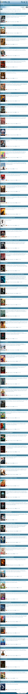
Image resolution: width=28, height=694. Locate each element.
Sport (16, 21)
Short (13, 610)
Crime (13, 55)
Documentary (12, 21)
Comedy (11, 123)
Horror (13, 89)
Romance (14, 157)
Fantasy (11, 440)
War (13, 485)
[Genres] (24, 2)
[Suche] (22, 2)
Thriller (14, 372)
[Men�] (26, 2)
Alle (1, 9)
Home (9, 2)
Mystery (11, 372)
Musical (14, 202)
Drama (11, 44)
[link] (14, 2)
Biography (11, 259)
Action (11, 55)
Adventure (14, 214)
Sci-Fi (13, 429)
